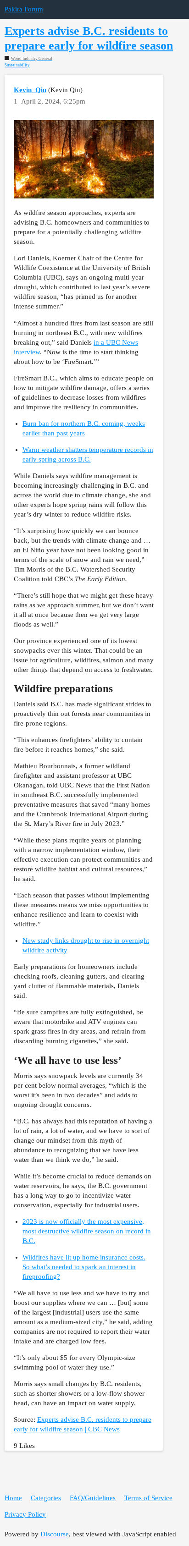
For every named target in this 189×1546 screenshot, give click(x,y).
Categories (46, 1498)
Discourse (54, 1534)
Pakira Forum (24, 9)
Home (13, 1498)
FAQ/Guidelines (93, 1498)
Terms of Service (148, 1498)
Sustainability (17, 65)
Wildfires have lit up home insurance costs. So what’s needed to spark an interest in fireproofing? (83, 1267)
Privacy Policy (25, 1514)
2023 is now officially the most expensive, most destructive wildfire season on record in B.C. (86, 1231)
